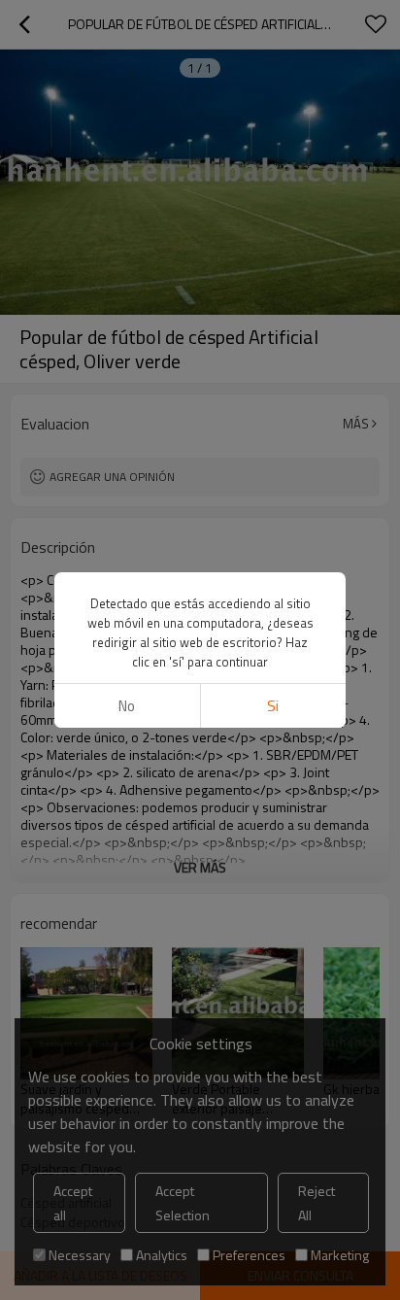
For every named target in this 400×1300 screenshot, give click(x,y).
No (126, 706)
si (273, 706)
